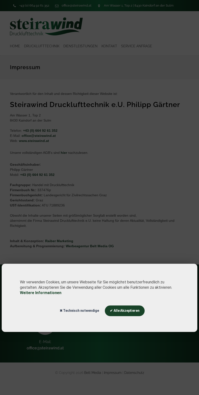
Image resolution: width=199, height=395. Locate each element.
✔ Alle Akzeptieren (124, 311)
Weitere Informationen (40, 292)
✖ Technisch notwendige (79, 311)
